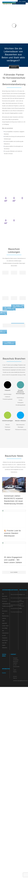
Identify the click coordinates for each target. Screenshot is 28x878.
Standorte (14, 223)
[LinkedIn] (6, 660)
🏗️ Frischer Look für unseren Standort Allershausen (12, 533)
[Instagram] (4, 660)
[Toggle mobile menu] (25, 5)
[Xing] (2, 662)
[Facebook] (2, 660)
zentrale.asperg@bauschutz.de (15, 680)
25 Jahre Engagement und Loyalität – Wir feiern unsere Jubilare (13, 559)
